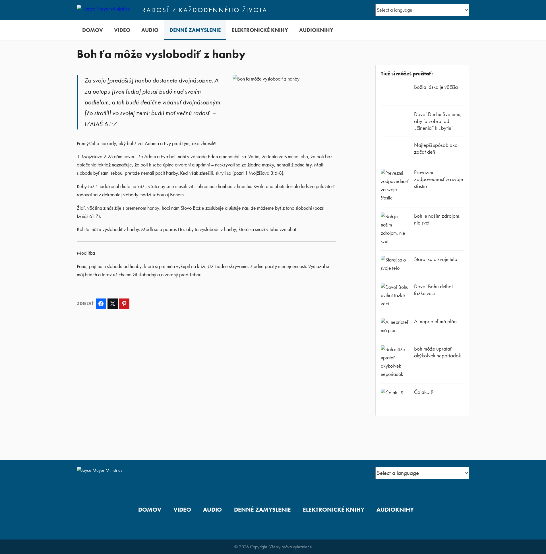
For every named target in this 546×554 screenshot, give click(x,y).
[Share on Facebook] (101, 303)
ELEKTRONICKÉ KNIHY (260, 30)
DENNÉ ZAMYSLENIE (195, 30)
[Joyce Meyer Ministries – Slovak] (104, 10)
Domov (92, 30)
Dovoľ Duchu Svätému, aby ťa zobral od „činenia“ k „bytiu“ (438, 121)
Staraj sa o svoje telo (435, 259)
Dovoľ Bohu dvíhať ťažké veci (433, 290)
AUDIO (149, 30)
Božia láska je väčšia (436, 86)
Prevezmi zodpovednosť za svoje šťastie (438, 179)
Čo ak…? (423, 392)
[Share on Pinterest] (124, 303)
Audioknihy (316, 30)
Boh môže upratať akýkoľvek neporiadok (437, 352)
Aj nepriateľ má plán (435, 321)
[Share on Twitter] (112, 303)
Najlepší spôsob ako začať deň (436, 148)
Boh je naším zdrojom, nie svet (437, 219)
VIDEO (122, 30)
